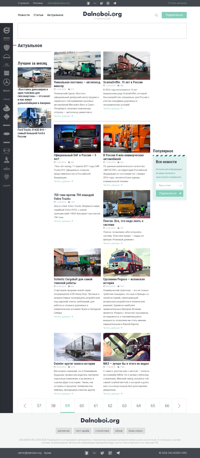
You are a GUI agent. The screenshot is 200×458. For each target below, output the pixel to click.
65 (153, 405)
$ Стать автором (177, 3)
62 (110, 405)
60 (82, 405)
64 (138, 405)
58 (53, 405)
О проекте (23, 3)
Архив (47, 452)
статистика (102, 430)
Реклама (38, 3)
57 (39, 405)
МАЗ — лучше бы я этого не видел (126, 363)
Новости (24, 15)
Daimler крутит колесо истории (74, 363)
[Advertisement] (34, 188)
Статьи (38, 15)
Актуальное (55, 15)
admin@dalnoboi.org (59, 3)
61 (96, 405)
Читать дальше (62, 116)
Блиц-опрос (136, 430)
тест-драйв (82, 430)
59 (67, 405)
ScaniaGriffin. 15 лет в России (123, 82)
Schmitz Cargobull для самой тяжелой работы (73, 281)
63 (124, 405)
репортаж (64, 430)
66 (167, 405)
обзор (118, 430)
